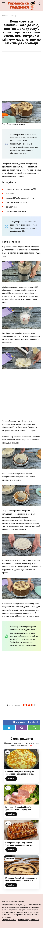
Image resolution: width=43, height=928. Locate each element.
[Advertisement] (21, 76)
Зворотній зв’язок (9, 920)
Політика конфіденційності (28, 920)
